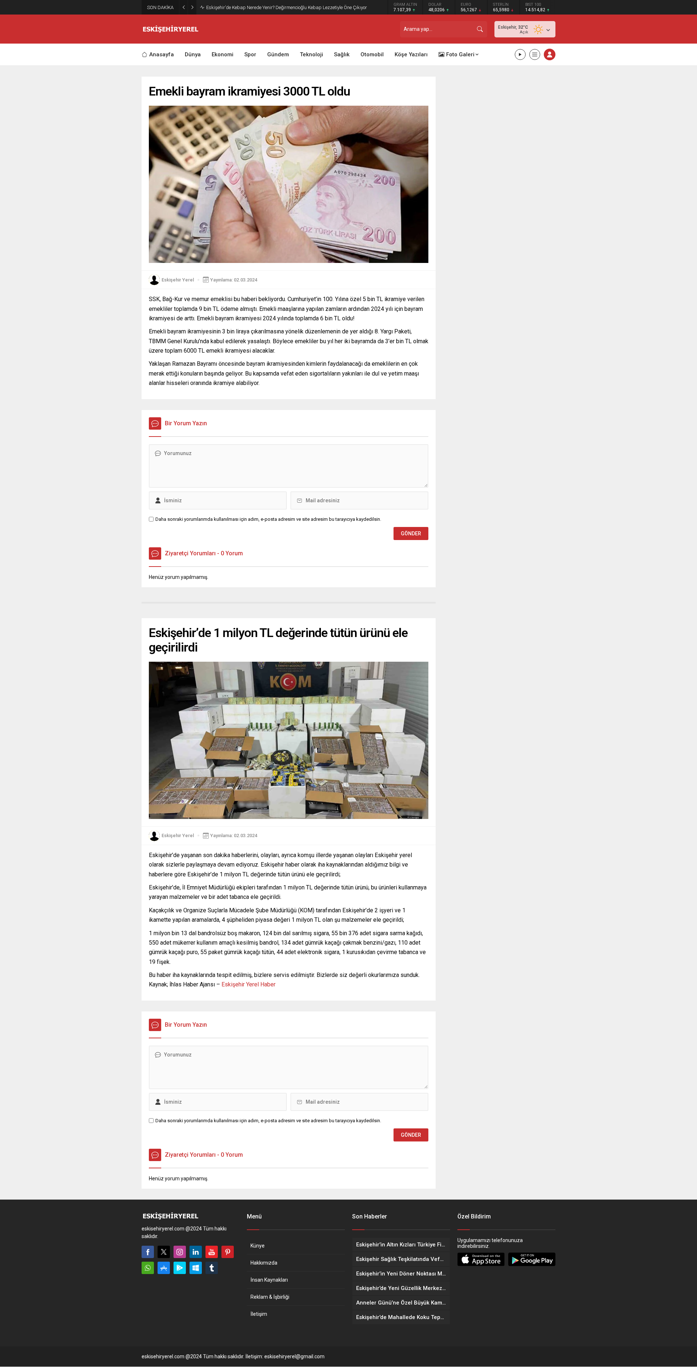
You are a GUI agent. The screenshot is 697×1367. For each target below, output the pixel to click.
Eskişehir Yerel (178, 280)
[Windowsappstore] (195, 1268)
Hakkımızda (263, 1263)
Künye (257, 1246)
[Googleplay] (180, 1268)
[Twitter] (164, 1252)
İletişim (258, 1314)
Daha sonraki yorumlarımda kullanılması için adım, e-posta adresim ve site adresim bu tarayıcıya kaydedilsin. (268, 519)
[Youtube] (211, 1252)
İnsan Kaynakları (269, 1280)
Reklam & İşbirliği (269, 1297)
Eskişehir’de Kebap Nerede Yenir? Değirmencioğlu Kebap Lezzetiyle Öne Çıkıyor (286, 7)
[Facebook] (148, 1252)
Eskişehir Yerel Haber (248, 984)
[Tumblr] (211, 1268)
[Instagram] (180, 1252)
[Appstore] (164, 1268)
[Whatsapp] (148, 1268)
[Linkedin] (195, 1252)
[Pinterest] (227, 1252)
